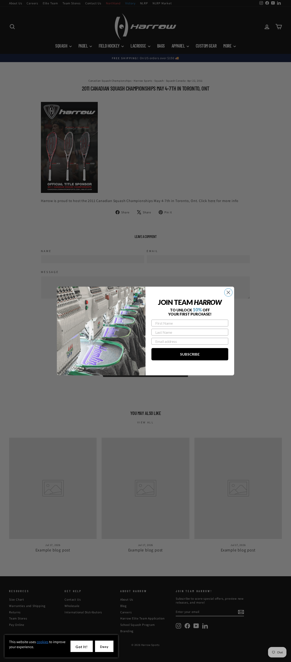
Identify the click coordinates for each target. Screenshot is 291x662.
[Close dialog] (228, 292)
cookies (42, 641)
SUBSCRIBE (190, 354)
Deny (104, 647)
